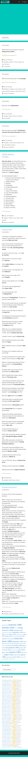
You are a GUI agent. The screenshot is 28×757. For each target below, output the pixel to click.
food (12, 638)
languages (17, 643)
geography (17, 641)
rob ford (18, 91)
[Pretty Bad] (3, 55)
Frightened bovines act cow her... (7, 685)
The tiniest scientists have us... (7, 681)
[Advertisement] (14, 18)
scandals (7, 145)
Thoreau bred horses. (5, 723)
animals (8, 627)
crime (12, 634)
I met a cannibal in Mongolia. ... (7, 738)
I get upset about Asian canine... (7, 695)
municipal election (14, 614)
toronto (7, 64)
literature (22, 643)
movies (10, 645)
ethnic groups (20, 636)
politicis (18, 142)
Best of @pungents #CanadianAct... (7, 680)
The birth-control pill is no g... (6, 737)
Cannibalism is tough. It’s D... (6, 699)
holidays (6, 643)
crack (15, 62)
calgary (6, 218)
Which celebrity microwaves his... (7, 740)
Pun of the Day (8, 60)
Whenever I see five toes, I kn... (7, 703)
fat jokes (6, 142)
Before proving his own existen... (7, 711)
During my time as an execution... (7, 692)
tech (16, 657)
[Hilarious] (5, 55)
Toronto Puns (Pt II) (9, 487)
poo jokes (6, 650)
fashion (5, 638)
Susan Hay (12, 480)
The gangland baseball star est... (7, 684)
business (18, 630)
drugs (19, 62)
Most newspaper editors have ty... (7, 715)
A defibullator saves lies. (6, 745)
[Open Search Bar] (19, 2)
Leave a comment (9, 93)
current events (19, 634)
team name (19, 218)
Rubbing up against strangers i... (7, 722)
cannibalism (5, 632)
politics (13, 91)
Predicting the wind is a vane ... (7, 707)
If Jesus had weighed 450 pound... (7, 729)
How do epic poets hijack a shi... (7, 700)
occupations (12, 648)
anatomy (15, 625)
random (15, 652)
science (16, 655)
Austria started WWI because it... (7, 730)
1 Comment (7, 66)
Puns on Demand (8, 215)
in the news (12, 142)
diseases (8, 636)
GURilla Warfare (8, 154)
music (18, 645)
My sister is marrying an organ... (7, 696)
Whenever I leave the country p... (7, 693)
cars (10, 632)
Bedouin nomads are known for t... (7, 725)
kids (11, 643)
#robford (6, 89)
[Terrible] (2, 55)
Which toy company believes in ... (7, 719)
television (23, 657)
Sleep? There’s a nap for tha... (6, 704)
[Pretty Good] (4, 55)
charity (11, 218)
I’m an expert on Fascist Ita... (6, 726)
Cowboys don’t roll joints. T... (6, 688)
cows (6, 634)
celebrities (17, 632)
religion (8, 655)
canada (6, 62)
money (4, 645)
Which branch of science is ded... (7, 708)
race (14, 218)
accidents (5, 625)
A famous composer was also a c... (7, 689)
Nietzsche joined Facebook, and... (7, 714)
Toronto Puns (7, 230)
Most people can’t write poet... (7, 710)
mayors (8, 91)
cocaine (11, 62)
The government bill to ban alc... (7, 733)
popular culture (14, 649)
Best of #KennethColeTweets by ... (7, 718)
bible (16, 628)
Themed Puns (8, 478)
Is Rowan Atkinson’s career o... (6, 744)
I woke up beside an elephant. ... (7, 734)
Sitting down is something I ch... (7, 741)
